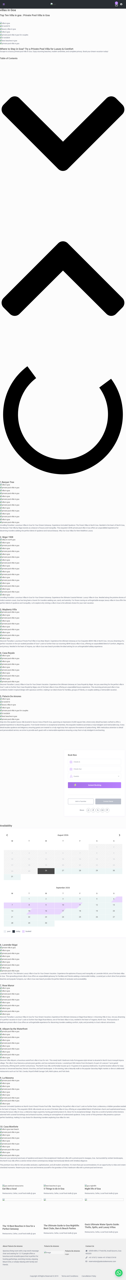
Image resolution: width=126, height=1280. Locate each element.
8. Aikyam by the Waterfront (13, 1029)
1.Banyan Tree (7, 482)
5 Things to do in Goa (54, 1188)
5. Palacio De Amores (10, 696)
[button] (63, 134)
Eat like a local (9, 1188)
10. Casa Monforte (9, 1126)
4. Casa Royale (7, 653)
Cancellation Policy (89, 1276)
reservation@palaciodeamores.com (102, 1261)
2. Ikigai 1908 (6, 537)
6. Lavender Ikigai (8, 945)
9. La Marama (7, 1078)
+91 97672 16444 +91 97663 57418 (102, 1257)
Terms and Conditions (70, 1276)
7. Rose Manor (7, 985)
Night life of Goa (93, 1188)
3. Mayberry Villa (8, 609)
